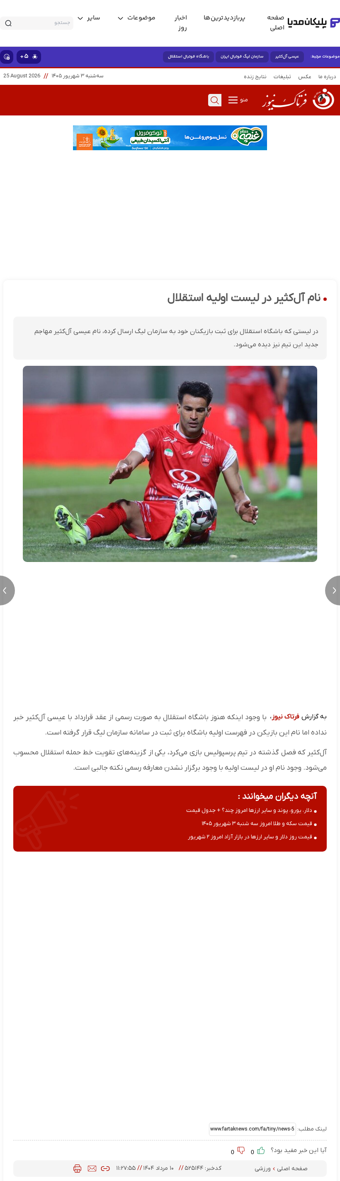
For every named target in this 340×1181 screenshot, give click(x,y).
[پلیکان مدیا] (314, 23)
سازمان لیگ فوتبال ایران (242, 56)
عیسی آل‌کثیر (287, 56)
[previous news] (7, 590)
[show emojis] (6, 57)
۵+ (24, 56)
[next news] (332, 590)
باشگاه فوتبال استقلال (188, 56)
